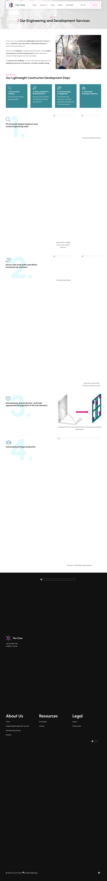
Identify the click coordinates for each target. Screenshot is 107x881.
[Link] (16, 96)
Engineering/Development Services (17, 726)
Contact (41, 726)
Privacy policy (76, 726)
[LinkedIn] (99, 873)
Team (8, 722)
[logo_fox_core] (10, 5)
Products (8, 735)
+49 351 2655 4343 (12, 644)
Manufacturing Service (13, 730)
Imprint (74, 722)
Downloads (43, 722)
